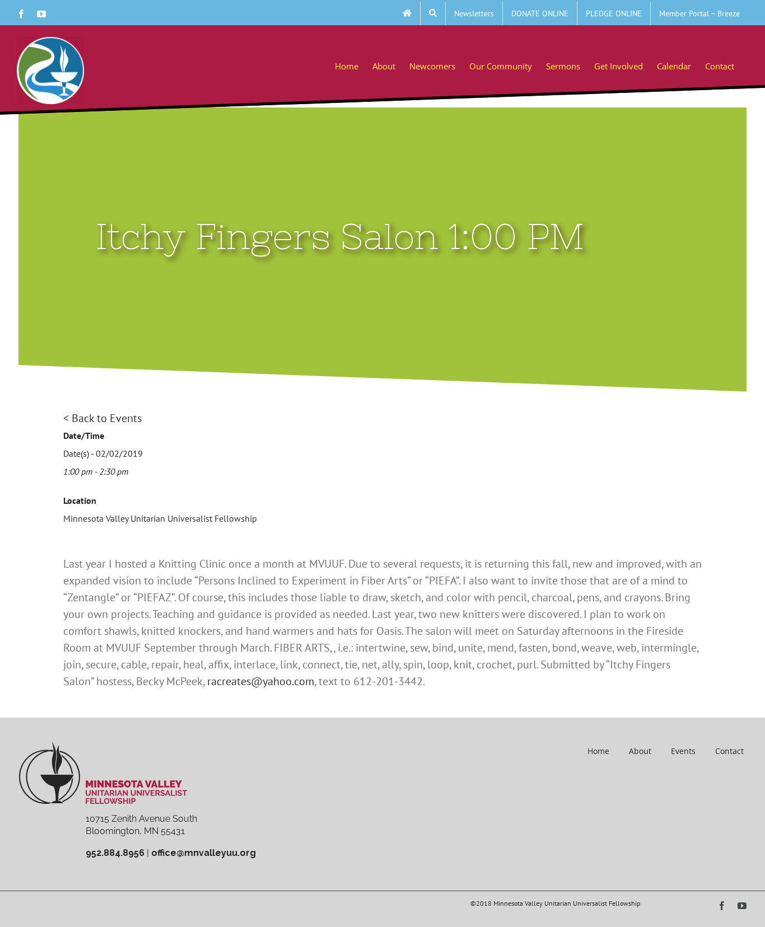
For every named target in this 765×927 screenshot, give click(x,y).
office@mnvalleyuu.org (203, 853)
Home (598, 751)
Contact (729, 751)
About (640, 751)
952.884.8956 (115, 853)
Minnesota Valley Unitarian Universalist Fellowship (160, 518)
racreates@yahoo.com (260, 681)
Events (683, 751)
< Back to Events (102, 418)
